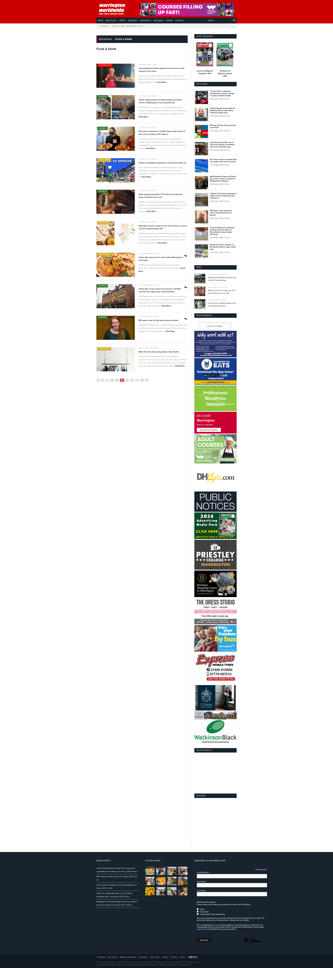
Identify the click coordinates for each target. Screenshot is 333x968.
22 (132, 380)
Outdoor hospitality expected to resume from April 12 (162, 163)
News (100, 20)
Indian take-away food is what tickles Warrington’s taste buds (161, 258)
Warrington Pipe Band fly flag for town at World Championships (222, 279)
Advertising (101, 957)
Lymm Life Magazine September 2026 (204, 72)
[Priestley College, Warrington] (215, 569)
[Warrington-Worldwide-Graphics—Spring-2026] (215, 463)
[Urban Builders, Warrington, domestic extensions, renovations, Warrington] (215, 719)
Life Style (121, 26)
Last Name (201, 890)
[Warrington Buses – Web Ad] (215, 651)
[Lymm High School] (215, 710)
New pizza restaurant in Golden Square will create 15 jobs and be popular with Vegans (162, 132)
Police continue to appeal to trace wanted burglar (114, 885)
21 (127, 380)
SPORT (122, 20)
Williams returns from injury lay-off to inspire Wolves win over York (221, 291)
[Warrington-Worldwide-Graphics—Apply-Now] (187, 15)
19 (117, 380)
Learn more (201, 929)
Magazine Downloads (128, 957)
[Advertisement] (215, 772)
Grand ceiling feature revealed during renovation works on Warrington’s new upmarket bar (160, 101)
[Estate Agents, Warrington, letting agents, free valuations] (215, 433)
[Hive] (215, 596)
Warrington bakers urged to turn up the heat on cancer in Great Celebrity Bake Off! (163, 227)
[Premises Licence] (215, 511)
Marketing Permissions (206, 902)
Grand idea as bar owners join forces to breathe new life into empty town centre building (160, 290)
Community (145, 20)
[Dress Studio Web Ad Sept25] (215, 624)
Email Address (203, 872)
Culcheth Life (105, 65)
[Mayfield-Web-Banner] (215, 357)
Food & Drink (130, 26)
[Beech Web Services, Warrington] (215, 411)
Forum (169, 20)
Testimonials (143, 957)
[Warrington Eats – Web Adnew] (215, 384)
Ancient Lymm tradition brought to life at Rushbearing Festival (222, 304)
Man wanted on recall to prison (107, 877)
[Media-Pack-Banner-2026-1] (215, 538)
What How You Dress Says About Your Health (159, 352)
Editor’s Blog (154, 957)
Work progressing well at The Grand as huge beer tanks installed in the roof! (161, 195)
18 (112, 380)
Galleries (165, 957)
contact (179, 20)
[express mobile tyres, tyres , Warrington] (215, 684)
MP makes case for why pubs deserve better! (158, 320)
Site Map (174, 957)
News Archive (112, 957)
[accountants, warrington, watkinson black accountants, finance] (215, 742)
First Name (201, 882)
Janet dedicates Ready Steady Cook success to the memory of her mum (161, 69)
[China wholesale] (215, 490)
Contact (182, 957)
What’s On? (111, 20)
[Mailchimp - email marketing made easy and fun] (252, 943)
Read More (162, 82)
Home (114, 26)
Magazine (158, 20)
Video (198, 267)
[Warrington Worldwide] (114, 9)
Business (132, 20)
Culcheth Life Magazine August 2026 (225, 73)
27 (142, 380)
